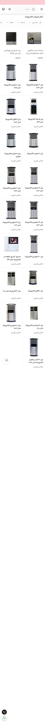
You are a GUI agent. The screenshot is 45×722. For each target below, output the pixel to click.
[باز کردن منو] (41, 9)
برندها (23, 22)
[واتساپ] (4, 717)
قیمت (11, 22)
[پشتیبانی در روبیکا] (5, 361)
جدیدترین (35, 22)
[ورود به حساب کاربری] (10, 9)
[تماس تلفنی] (4, 712)
